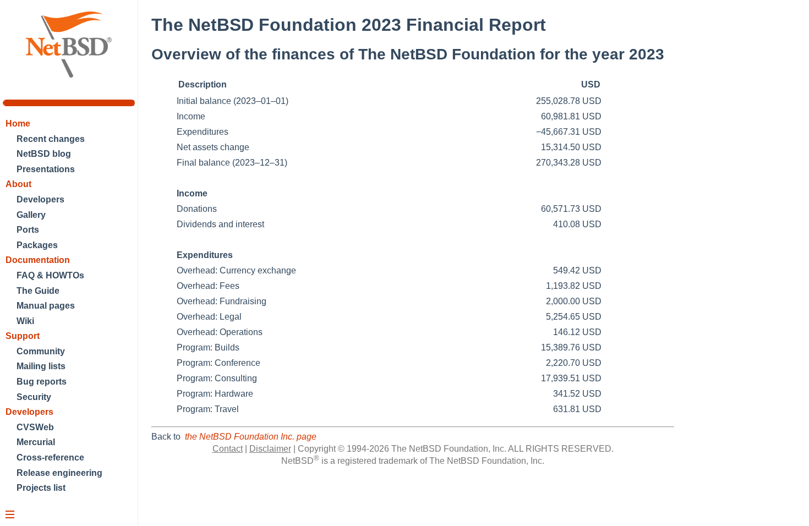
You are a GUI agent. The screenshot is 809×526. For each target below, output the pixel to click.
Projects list (41, 487)
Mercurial (36, 442)
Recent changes (51, 139)
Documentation (38, 260)
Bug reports (42, 381)
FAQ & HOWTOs (50, 275)
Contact (227, 448)
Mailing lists (41, 366)
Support (23, 336)
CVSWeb (35, 427)
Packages (37, 245)
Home (18, 123)
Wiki (25, 321)
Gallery (31, 215)
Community (41, 351)
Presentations (46, 169)
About (18, 184)
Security (34, 397)
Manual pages (46, 305)
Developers (40, 199)
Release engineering (59, 473)
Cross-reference (50, 457)
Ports (28, 229)
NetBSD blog (44, 153)
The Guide (38, 290)
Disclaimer (270, 448)
